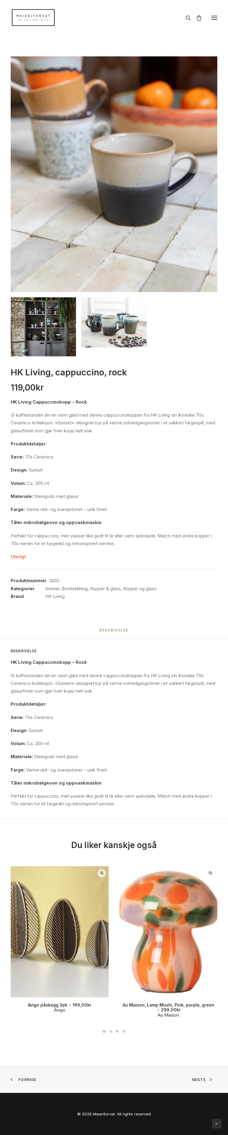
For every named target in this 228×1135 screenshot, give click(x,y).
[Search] (185, 17)
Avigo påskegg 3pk (59, 1004)
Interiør (52, 588)
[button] (214, 17)
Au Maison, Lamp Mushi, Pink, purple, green (168, 1007)
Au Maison (168, 1015)
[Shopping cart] (196, 17)
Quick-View (102, 873)
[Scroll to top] (216, 1123)
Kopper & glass (105, 588)
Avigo (59, 1010)
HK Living (55, 596)
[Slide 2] (110, 1031)
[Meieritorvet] (33, 17)
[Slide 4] (124, 1031)
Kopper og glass (139, 588)
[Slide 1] (104, 1031)
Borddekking (75, 588)
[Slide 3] (117, 1031)
